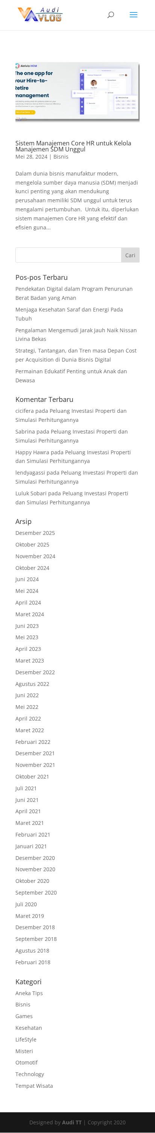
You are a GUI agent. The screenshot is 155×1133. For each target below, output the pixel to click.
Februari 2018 (32, 962)
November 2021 (35, 764)
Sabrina (25, 431)
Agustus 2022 (32, 683)
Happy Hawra (32, 452)
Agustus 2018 (32, 950)
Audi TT (72, 1122)
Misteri (24, 1051)
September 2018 (36, 938)
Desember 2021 (35, 753)
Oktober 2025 (32, 544)
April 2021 (28, 811)
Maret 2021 (29, 822)
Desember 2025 (35, 532)
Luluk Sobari (31, 493)
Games (24, 1016)
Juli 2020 (26, 904)
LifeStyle (25, 1039)
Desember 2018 (35, 927)
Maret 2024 (29, 614)
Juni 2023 (27, 625)
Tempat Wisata (34, 1085)
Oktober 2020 (32, 880)
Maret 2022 (29, 730)
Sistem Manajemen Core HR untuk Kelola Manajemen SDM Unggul (73, 146)
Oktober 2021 (32, 776)
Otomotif (26, 1062)
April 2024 (28, 602)
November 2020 (35, 869)
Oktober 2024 (32, 567)
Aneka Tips (29, 993)
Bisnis (60, 156)
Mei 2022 (26, 706)
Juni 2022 (27, 695)
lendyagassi (30, 472)
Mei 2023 (26, 637)
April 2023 (28, 648)
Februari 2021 (32, 834)
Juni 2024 (27, 579)
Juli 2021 (26, 788)
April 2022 (28, 718)
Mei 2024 (26, 590)
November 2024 (35, 556)
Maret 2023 (29, 660)
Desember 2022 (35, 672)
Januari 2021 (31, 846)
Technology (29, 1074)
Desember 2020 (35, 857)
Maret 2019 (29, 915)
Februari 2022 (32, 741)
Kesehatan (28, 1027)
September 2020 (36, 892)
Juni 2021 (27, 799)
